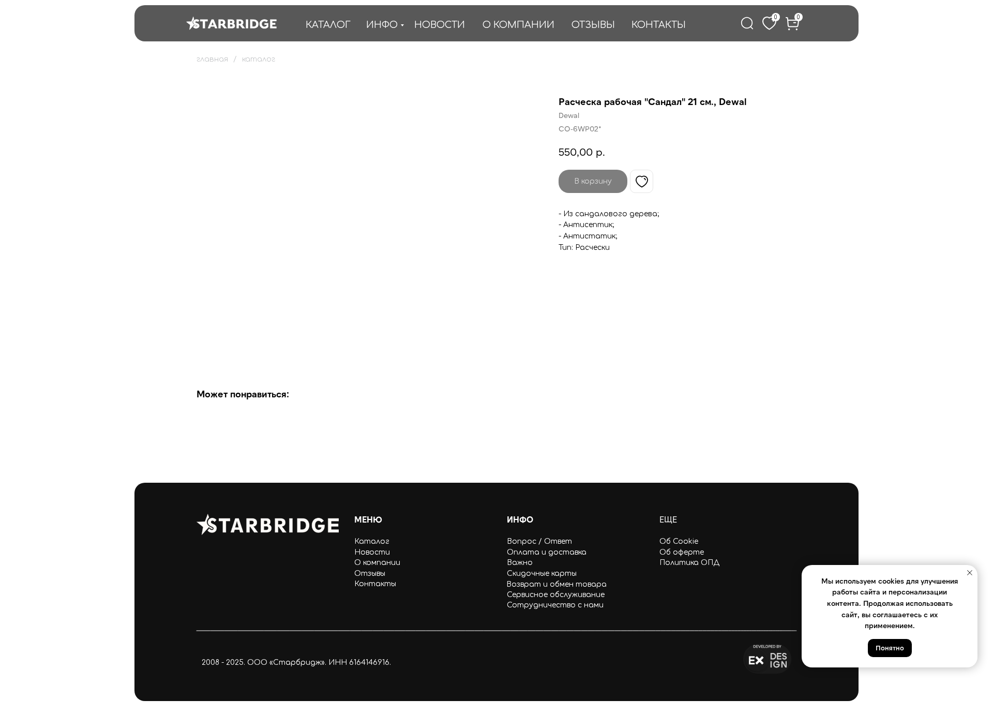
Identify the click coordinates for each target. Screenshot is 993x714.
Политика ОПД (689, 563)
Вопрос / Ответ (539, 541)
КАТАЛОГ (328, 25)
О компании (377, 563)
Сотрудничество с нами (555, 605)
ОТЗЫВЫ (593, 25)
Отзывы (369, 573)
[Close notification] (970, 573)
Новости (372, 552)
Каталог (371, 541)
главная (212, 59)
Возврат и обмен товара (556, 584)
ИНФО (382, 25)
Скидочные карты (542, 573)
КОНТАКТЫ (658, 25)
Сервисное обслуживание (556, 595)
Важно (520, 563)
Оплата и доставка (546, 552)
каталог (258, 59)
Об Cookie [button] (678, 541)
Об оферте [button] (681, 552)
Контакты (375, 584)
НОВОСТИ (439, 25)
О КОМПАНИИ (518, 25)
